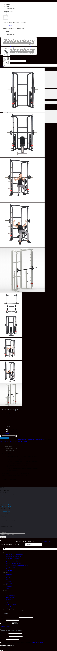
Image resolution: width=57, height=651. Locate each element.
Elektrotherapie (10, 569)
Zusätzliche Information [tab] (11, 448)
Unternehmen (9, 574)
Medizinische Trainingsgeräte (11, 47)
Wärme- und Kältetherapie (12, 562)
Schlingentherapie (10, 567)
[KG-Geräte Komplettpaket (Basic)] (6, 64)
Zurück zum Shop (7, 25)
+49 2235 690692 (6, 503)
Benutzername (4, 633)
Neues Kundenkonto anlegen (7, 645)
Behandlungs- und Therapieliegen (14, 554)
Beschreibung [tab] (8, 447)
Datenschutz (48, 541)
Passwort (2, 620)
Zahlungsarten (9, 599)
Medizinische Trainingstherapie (13, 556)
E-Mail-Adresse (4, 636)
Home (4, 551)
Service (5, 590)
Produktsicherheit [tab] (9, 450)
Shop (4, 553)
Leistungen (8, 581)
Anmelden (15, 623)
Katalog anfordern (10, 595)
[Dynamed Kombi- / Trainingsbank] (6, 56)
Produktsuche (22, 544)
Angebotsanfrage (10, 597)
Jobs (7, 579)
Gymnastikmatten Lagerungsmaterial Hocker (17, 565)
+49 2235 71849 (6, 505)
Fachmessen (9, 587)
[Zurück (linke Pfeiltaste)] (0, 650)
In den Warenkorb (4, 437)
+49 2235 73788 (6, 506)
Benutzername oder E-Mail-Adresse (9, 617)
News (7, 588)
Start (1, 47)
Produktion (8, 578)
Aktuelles (5, 585)
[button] (8, 11)
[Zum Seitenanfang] (0, 540)
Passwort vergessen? (5, 626)
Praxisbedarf (9, 570)
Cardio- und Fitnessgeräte (12, 558)
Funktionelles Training (11, 560)
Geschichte (8, 576)
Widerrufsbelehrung (11, 604)
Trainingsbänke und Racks (25, 47)
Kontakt (5, 592)
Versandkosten (12, 417)
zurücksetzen (6, 433)
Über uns (5, 572)
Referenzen (9, 583)
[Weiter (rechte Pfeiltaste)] (2, 650)
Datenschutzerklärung (37, 642)
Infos (4, 594)
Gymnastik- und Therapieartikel (14, 563)
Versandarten (9, 601)
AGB (55, 541)
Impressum (40, 541)
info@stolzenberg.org (5, 511)
